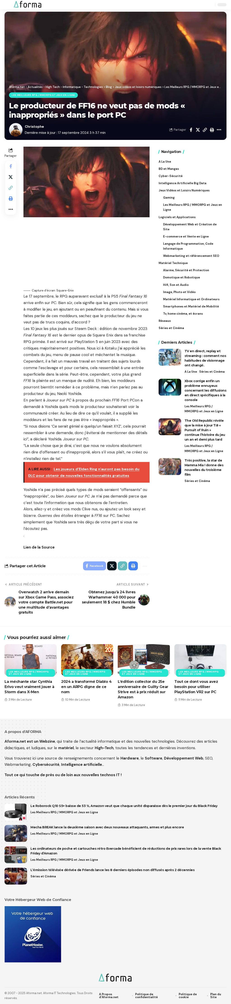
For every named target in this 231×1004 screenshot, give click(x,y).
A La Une (191, 372)
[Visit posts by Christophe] (16, 130)
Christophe (34, 126)
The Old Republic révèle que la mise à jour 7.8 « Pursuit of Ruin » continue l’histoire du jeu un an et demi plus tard (205, 430)
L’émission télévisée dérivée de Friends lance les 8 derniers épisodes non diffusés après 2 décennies (112, 870)
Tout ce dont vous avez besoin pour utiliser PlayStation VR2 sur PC (196, 686)
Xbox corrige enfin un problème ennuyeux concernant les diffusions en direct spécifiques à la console (205, 390)
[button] (8, 4)
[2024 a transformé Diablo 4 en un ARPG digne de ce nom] (87, 659)
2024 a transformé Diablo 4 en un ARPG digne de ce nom (86, 686)
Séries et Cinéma (212, 372)
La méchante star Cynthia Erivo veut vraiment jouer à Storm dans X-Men (29, 686)
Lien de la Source (39, 547)
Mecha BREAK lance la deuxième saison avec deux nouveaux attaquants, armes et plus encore (107, 827)
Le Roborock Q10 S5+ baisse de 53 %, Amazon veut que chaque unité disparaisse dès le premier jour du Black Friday (123, 806)
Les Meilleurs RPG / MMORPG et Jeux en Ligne (43, 95)
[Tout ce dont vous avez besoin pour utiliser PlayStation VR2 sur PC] (200, 659)
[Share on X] (198, 129)
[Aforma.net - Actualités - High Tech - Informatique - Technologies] (28, 4)
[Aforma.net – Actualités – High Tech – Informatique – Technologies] (115, 978)
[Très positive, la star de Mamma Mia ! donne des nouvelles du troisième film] (170, 466)
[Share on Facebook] (191, 129)
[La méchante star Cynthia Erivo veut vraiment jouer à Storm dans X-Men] (31, 659)
